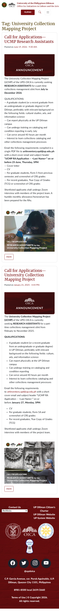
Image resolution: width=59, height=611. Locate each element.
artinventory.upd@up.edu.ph (21, 392)
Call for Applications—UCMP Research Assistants (29, 39)
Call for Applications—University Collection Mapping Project (25, 275)
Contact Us (15, 507)
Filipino (27, 12)
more (9, 257)
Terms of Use (18, 597)
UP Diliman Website (44, 514)
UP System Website (44, 518)
